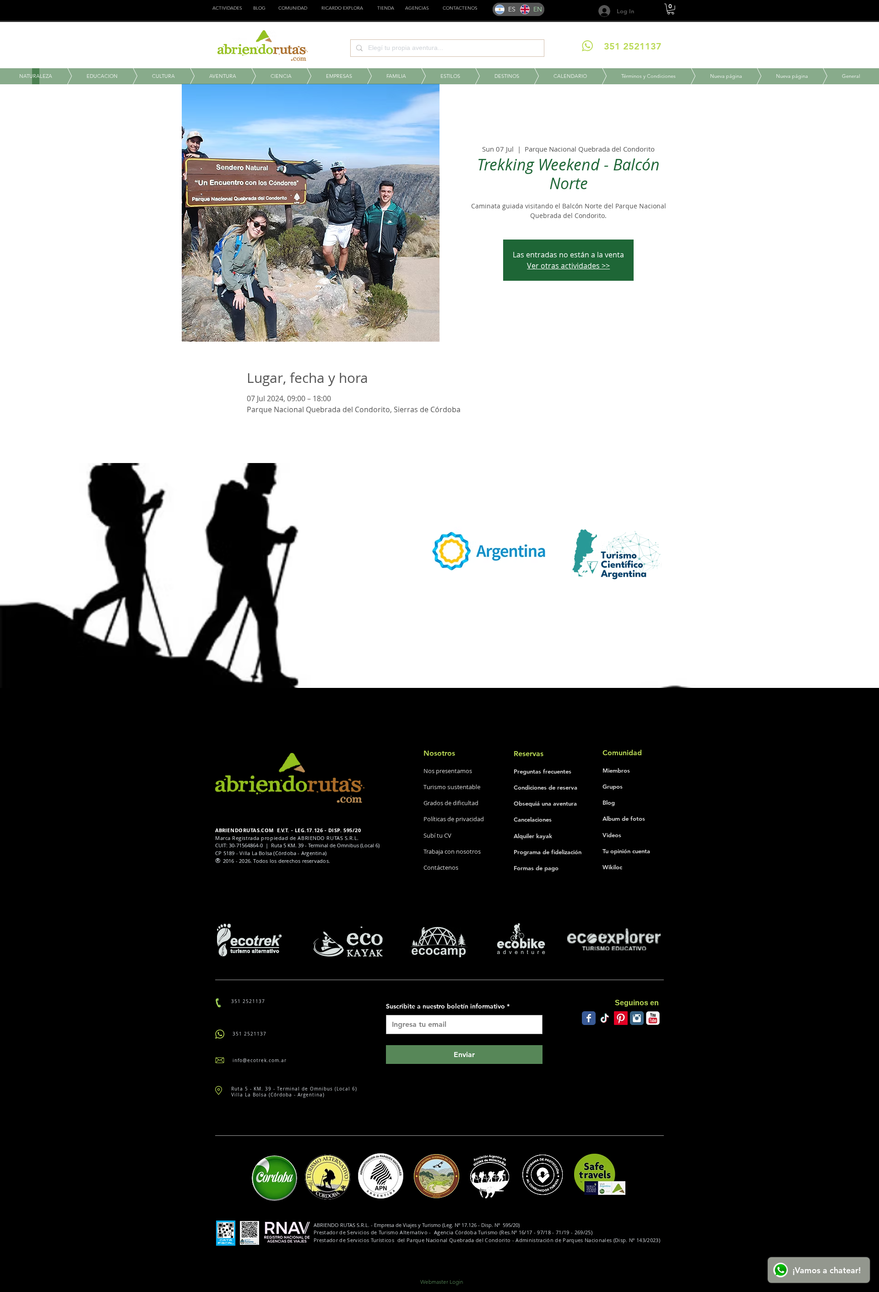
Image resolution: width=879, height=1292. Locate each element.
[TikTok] (605, 1018)
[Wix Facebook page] (589, 1018)
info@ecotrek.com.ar (260, 1060)
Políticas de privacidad (453, 819)
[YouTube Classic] (653, 1018)
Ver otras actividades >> (568, 266)
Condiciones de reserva (545, 787)
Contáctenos (440, 867)
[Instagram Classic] (637, 1018)
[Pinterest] (621, 1018)
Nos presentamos (447, 771)
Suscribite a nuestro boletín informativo (448, 1006)
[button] (385, 8)
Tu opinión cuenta (626, 851)
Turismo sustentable (452, 787)
